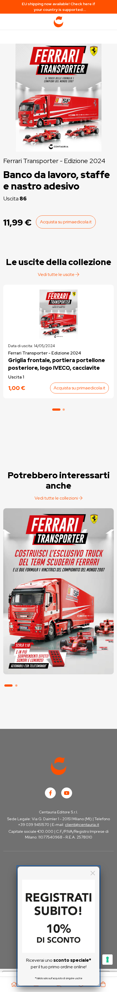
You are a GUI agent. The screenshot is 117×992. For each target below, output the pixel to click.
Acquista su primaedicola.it (66, 222)
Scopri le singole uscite (58, 663)
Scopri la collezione (58, 648)
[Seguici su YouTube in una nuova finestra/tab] (66, 792)
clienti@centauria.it (82, 824)
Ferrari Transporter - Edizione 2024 (54, 161)
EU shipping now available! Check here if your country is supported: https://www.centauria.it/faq (58, 7)
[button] (56, 409)
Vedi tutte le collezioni (57, 498)
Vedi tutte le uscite (56, 274)
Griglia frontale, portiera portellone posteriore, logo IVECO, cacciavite (56, 364)
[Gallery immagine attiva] (58, 96)
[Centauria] (58, 21)
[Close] (92, 873)
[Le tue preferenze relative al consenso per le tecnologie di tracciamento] (107, 959)
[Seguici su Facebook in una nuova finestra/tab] (50, 792)
